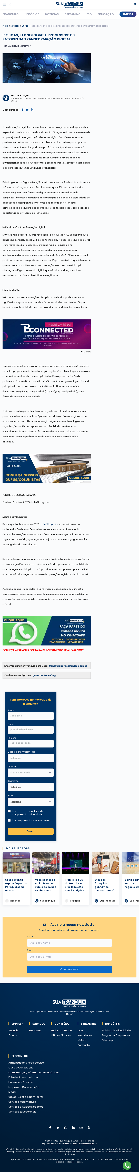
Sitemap (107, 1040)
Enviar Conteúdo (61, 1030)
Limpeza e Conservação (23, 1087)
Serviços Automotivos (22, 1102)
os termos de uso (41, 820)
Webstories (85, 1035)
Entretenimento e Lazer (23, 1077)
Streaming (73, 14)
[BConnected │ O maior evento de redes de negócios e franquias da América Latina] (47, 334)
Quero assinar (69, 969)
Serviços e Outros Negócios (25, 1106)
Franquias (10, 14)
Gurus (25, 25)
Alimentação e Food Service (26, 1062)
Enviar (31, 831)
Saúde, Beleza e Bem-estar (25, 1097)
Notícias (52, 14)
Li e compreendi (28, 813)
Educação (106, 14)
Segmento (13, 781)
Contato (13, 1035)
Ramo (11, 795)
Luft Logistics (50, 524)
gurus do (44, 675)
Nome (11, 710)
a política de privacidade (36, 813)
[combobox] (28, 772)
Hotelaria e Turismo (20, 1082)
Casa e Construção (20, 1067)
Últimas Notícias (61, 1035)
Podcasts (84, 1045)
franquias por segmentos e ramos (68, 666)
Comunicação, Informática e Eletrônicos (33, 1072)
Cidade (12, 766)
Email (10, 724)
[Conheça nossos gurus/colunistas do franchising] (47, 468)
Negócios (32, 14)
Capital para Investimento (21, 751)
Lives (81, 1030)
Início (5, 25)
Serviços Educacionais (22, 1111)
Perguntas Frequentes (116, 1035)
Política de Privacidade (116, 1030)
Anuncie (128, 14)
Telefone (12, 737)
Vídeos (82, 1040)
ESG (89, 14)
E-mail (30, 950)
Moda (12, 1092)
